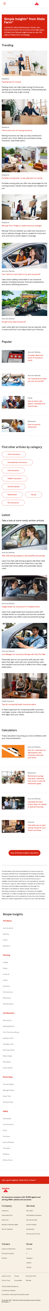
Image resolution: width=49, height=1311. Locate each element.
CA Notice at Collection (8, 1290)
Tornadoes (6, 1148)
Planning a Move (9, 1050)
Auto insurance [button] (14, 454)
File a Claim (29, 1210)
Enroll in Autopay (31, 1224)
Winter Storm (8, 1160)
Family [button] (33, 495)
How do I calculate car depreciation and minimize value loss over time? (37, 754)
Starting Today (8, 1102)
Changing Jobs (8, 1044)
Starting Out (7, 1020)
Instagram (29, 1258)
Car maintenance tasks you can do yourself (37, 380)
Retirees (4, 1258)
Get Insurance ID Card (33, 1234)
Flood (5, 1130)
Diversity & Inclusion (8, 1253)
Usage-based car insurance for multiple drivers (21, 607)
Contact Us (5, 1210)
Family (5, 940)
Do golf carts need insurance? (14, 322)
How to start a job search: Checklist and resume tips (36, 403)
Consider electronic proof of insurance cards (35, 357)
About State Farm (7, 1215)
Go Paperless (30, 1229)
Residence (6, 946)
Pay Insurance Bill (31, 1220)
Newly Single (7, 1056)
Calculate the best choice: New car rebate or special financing (37, 804)
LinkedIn (28, 1262)
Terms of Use (6, 1280)
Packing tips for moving (11, 82)
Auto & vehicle (8, 928)
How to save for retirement (34, 426)
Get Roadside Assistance (34, 1215)
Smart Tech (7, 1096)
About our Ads (6, 1276)
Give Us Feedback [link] (7, 1229)
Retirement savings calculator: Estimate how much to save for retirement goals (36, 779)
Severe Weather (8, 1142)
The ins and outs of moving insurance (17, 130)
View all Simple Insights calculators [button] (24, 853)
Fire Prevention (8, 1124)
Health (5, 980)
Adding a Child (8, 1038)
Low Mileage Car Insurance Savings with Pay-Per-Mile (23, 654)
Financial (6, 974)
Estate (5, 968)
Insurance (6, 986)
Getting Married (8, 1026)
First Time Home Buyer (11, 1032)
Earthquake (7, 1118)
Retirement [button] (12, 495)
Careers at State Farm (8, 1249)
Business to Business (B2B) (10, 1224)
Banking (6, 934)
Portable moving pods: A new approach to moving (22, 178)
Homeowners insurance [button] (17, 462)
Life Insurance (8, 992)
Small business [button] (14, 487)
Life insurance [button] (13, 470)
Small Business (8, 1004)
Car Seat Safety (8, 1084)
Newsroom (5, 1220)
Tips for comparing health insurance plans (19, 704)
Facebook (29, 1249)
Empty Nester (8, 1068)
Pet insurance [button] (13, 503)
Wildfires (6, 1154)
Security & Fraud (31, 1276)
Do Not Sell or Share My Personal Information (15, 1294)
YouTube (28, 1267)
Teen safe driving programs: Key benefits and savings (23, 556)
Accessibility (18, 1280)
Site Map (28, 1280)
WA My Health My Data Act (10, 1286)
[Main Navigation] (4, 3)
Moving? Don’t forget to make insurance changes (22, 226)
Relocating (6, 1062)
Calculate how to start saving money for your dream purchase (37, 827)
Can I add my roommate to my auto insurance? (21, 274)
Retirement (7, 998)
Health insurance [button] (14, 478)
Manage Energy (8, 1090)
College (5, 962)
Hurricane (6, 1136)
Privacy (17, 1276)
